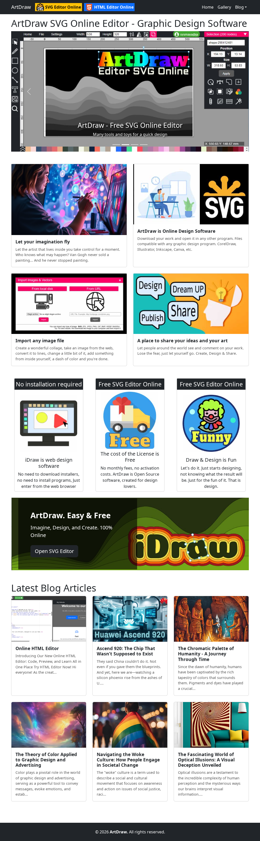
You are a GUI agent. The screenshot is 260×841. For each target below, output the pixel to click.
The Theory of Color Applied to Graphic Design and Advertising (46, 759)
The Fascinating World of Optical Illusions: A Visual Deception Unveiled (206, 759)
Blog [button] (239, 7)
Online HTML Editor (37, 648)
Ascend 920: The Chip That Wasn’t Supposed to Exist (126, 651)
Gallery (224, 7)
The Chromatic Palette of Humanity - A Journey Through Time (206, 653)
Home (208, 7)
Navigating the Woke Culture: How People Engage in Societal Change (128, 759)
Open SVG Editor (54, 551)
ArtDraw (21, 7)
